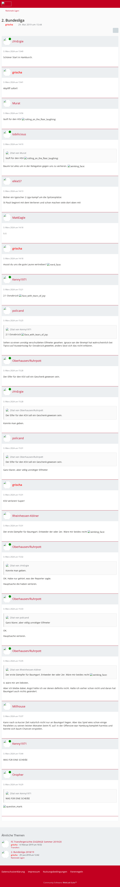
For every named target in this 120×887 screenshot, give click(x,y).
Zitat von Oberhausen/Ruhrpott (26, 410)
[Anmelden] (108, 4)
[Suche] (100, 4)
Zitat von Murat (18, 152)
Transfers (15, 847)
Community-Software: (60, 882)
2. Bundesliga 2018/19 (22, 852)
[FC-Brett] (6, 4)
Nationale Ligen (18, 857)
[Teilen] (115, 30)
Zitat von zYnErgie (19, 565)
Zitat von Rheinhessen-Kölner (25, 669)
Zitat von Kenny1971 (20, 329)
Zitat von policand (19, 617)
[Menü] (116, 4)
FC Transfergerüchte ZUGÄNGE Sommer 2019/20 (36, 841)
